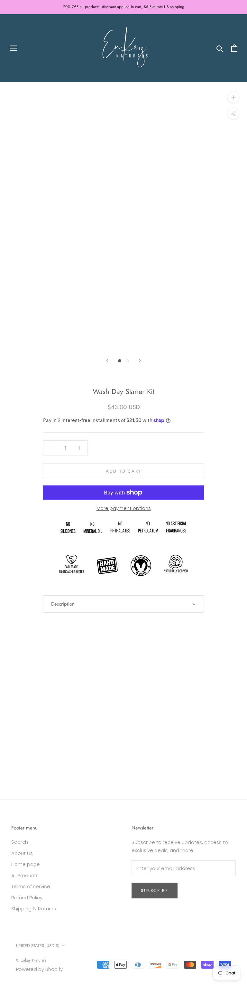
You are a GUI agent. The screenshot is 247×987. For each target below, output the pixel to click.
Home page (25, 864)
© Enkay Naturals (31, 960)
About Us (22, 853)
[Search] (219, 48)
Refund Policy (26, 897)
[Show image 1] (119, 360)
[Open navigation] (13, 48)
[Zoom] (233, 97)
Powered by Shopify (39, 969)
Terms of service (30, 886)
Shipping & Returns (33, 908)
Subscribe (154, 890)
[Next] (140, 360)
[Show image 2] (127, 360)
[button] (123, 604)
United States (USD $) (37, 946)
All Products (25, 875)
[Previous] (107, 360)
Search (19, 841)
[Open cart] (234, 48)
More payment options (123, 508)
